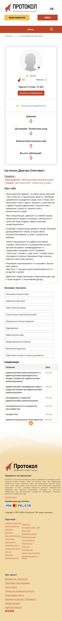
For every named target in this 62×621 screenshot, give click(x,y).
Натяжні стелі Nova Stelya (31, 553)
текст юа (8, 552)
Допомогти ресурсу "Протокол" (20, 599)
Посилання (9, 555)
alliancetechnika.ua (12, 526)
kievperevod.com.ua (12, 558)
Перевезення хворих (29, 534)
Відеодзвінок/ (13, 179)
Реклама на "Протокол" (16, 579)
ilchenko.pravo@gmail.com (33, 106)
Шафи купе (26, 547)
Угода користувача (14, 595)
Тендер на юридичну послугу (19, 591)
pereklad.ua (26, 524)
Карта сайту (11, 587)
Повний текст (11, 497)
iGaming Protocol (13, 607)
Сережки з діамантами (13, 523)
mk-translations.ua (28, 540)
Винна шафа (26, 531)
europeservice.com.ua (12, 548)
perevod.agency (10, 542)
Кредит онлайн (12, 603)
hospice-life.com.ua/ (29, 537)
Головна (8, 36)
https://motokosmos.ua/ (13, 536)
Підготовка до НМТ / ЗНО (31, 528)
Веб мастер (9, 533)
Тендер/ (9, 182)
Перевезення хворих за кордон (30, 557)
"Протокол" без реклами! (17, 583)
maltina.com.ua (27, 543)
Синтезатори (9, 539)
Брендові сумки (27, 550)
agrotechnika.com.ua (12, 545)
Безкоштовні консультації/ (37, 179)
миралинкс (9, 529)
